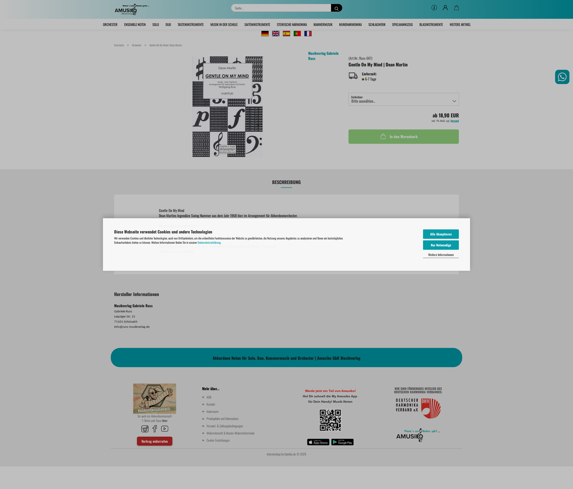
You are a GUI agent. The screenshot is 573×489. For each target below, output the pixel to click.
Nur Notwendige (441, 245)
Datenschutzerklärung (209, 242)
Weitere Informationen (441, 254)
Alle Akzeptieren (441, 234)
